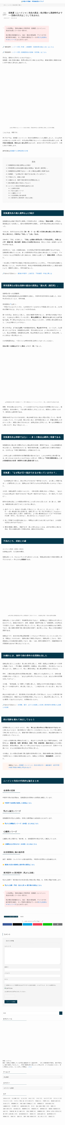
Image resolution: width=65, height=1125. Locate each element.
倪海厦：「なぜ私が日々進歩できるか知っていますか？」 (27, 174)
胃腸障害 (41, 1111)
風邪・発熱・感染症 (30, 1116)
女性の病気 (50, 1103)
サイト (6, 979)
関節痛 (6, 1116)
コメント (8, 946)
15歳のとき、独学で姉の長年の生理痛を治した (24, 180)
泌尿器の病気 (25, 1106)
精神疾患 (43, 1108)
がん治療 (15, 1098)
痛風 (53, 1106)
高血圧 (51, 1116)
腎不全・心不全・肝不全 (54, 1111)
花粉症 (33, 1113)
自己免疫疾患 (23, 1113)
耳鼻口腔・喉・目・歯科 (17, 1111)
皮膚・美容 (7, 1108)
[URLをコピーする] (57, 924)
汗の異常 (15, 1106)
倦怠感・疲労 (55, 1101)
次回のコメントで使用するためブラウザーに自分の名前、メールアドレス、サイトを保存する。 (31, 985)
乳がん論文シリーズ (17, 190)
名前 (6, 967)
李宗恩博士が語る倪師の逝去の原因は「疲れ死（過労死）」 (28, 168)
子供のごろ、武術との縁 (16, 177)
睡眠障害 (26, 1108)
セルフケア (48, 1098)
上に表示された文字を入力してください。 (16, 991)
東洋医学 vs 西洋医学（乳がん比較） (22, 197)
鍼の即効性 (51, 1113)
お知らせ (6, 1098)
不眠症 (38, 1101)
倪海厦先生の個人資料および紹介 (19, 165)
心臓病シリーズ (16, 193)
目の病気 (17, 1108)
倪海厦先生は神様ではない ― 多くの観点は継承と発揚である (28, 171)
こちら (30, 1066)
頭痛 (13, 1116)
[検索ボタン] (63, 2)
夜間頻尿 (40, 1103)
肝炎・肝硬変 (31, 1111)
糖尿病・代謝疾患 (54, 1108)
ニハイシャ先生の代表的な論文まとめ (21, 186)
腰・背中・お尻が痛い (10, 1113)
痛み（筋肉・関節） (42, 1106)
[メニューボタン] (2, 2)
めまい (31, 1098)
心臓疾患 (6, 1106)
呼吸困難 (14, 1103)
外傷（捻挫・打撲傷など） (28, 1103)
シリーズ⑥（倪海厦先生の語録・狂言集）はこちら (29, 52)
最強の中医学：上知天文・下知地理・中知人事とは (35, 273)
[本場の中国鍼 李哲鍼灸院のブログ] (32, 2)
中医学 (21, 916)
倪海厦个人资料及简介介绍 (19, 151)
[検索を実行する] (60, 1013)
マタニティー (7, 1101)
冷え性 (6, 1103)
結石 (5, 1111)
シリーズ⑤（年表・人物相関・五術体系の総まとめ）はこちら (33, 47)
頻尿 (19, 1116)
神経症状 (35, 1108)
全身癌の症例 (15, 188)
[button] (7, 924)
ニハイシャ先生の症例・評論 (11, 916)
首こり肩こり (42, 1116)
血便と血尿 (41, 1113)
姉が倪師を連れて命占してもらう (19, 183)
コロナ (39, 1098)
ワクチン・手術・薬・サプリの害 (24, 1101)
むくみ (24, 1098)
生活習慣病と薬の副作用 (18, 195)
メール (7, 973)
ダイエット (58, 1098)
